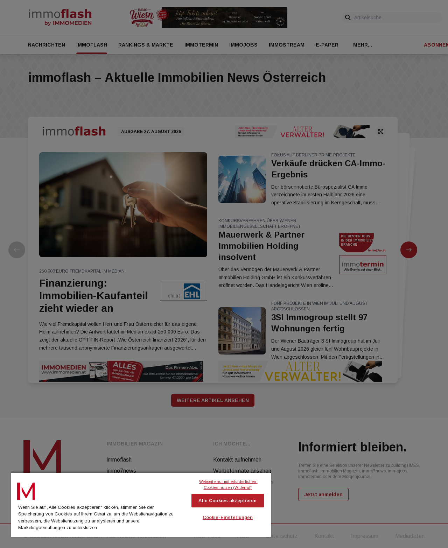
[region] (141, 504)
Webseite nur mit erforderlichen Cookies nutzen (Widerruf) (228, 484)
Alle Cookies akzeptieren (227, 500)
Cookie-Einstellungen (228, 517)
